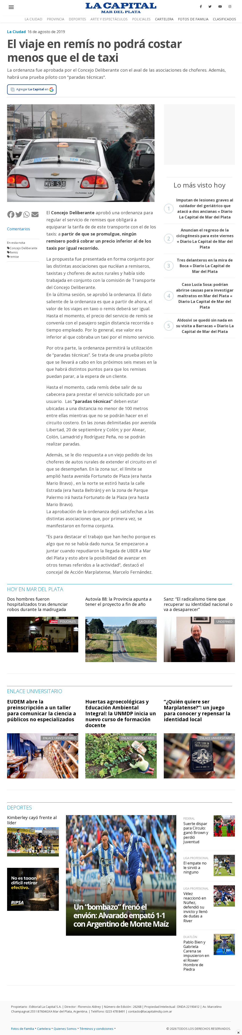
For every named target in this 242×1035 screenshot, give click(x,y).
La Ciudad (33, 19)
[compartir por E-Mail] (35, 214)
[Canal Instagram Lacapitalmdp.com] (229, 6)
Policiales (141, 19)
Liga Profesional (196, 858)
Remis (14, 252)
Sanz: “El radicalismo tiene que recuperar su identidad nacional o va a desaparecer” (198, 604)
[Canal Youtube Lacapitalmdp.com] (220, 6)
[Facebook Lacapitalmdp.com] (201, 6)
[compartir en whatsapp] (27, 214)
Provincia (55, 19)
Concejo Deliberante (23, 248)
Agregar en (32, 89)
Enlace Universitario (59, 738)
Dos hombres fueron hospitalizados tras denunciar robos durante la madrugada (37, 604)
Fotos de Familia (193, 19)
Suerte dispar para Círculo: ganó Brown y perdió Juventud (195, 832)
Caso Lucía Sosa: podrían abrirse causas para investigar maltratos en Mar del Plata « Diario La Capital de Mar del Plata (200, 296)
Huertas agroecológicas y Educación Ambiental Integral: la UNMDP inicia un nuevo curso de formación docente (120, 713)
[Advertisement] (199, 133)
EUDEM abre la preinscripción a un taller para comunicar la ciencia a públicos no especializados (41, 710)
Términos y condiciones (96, 1028)
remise (14, 257)
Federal (50, 832)
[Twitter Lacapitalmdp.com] (210, 6)
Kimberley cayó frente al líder (32, 820)
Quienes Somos (65, 1028)
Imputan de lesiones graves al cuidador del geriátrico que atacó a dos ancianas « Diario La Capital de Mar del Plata (200, 208)
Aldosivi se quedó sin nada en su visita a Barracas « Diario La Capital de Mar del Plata (200, 326)
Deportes (77, 19)
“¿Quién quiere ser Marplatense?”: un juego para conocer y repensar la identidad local (197, 710)
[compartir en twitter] (19, 214)
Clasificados (224, 19)
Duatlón (190, 937)
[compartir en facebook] (11, 214)
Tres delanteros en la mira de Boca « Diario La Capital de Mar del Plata (200, 266)
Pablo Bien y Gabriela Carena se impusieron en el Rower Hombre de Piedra (196, 955)
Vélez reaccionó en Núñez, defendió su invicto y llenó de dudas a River (195, 907)
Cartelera (164, 19)
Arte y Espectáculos (109, 19)
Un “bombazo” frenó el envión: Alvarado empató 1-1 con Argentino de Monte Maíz (121, 915)
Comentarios (18, 228)
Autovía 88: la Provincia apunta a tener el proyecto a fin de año (118, 601)
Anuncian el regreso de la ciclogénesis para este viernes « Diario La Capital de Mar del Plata (200, 238)
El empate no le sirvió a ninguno (195, 867)
